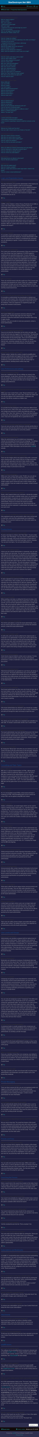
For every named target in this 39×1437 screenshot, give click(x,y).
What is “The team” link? (7, 112)
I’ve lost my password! (6, 29)
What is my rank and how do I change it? (11, 49)
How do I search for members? (9, 140)
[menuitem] (3, 6)
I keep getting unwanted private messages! (12, 119)
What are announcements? (8, 90)
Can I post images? (6, 87)
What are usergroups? (6, 104)
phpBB (33, 446)
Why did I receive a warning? (8, 70)
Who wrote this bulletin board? (8, 165)
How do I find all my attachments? (9, 159)
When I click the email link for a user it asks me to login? (15, 51)
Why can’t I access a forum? (8, 66)
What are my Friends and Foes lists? (10, 128)
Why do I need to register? (7, 19)
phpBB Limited (12, 1352)
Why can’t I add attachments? (8, 68)
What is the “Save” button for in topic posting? (12, 73)
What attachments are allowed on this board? (12, 158)
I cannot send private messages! (9, 117)
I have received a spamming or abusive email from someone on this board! (18, 121)
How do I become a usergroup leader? (10, 107)
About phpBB (14, 1355)
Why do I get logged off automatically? (10, 31)
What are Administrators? (7, 100)
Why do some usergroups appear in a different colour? (14, 109)
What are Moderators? (6, 102)
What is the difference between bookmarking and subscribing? (16, 147)
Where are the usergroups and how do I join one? (13, 105)
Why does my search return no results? (11, 137)
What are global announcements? (9, 88)
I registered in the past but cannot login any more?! (14, 27)
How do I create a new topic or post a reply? (12, 56)
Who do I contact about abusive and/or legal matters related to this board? (17, 169)
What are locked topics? (7, 93)
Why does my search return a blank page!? (12, 138)
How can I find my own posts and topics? (11, 142)
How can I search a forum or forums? (10, 135)
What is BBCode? (5, 82)
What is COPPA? (5, 21)
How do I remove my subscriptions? (10, 152)
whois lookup (6, 1387)
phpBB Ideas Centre (9, 1368)
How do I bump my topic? (7, 76)
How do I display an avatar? (8, 48)
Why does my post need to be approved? (11, 74)
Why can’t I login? (5, 26)
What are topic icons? (6, 95)
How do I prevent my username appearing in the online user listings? (18, 39)
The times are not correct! (7, 41)
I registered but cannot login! (8, 24)
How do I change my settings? (8, 38)
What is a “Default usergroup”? (9, 110)
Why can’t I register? (6, 22)
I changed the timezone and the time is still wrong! (13, 43)
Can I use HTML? (5, 83)
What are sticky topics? (7, 91)
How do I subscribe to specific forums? (11, 151)
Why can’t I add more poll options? (9, 63)
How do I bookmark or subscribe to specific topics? (14, 149)
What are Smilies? (5, 85)
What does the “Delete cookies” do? (10, 32)
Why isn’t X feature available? (8, 167)
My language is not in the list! (8, 44)
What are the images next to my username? (12, 46)
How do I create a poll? (7, 61)
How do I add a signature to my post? (10, 60)
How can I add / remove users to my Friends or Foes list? (15, 130)
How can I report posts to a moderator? (11, 71)
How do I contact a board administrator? (11, 172)
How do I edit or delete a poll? (8, 65)
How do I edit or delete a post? (8, 58)
